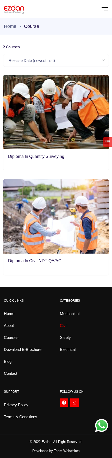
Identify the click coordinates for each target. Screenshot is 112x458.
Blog (7, 361)
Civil (63, 325)
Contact (10, 373)
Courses (11, 337)
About (9, 325)
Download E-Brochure (22, 349)
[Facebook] (64, 402)
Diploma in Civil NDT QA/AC (34, 261)
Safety (65, 337)
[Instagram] (74, 402)
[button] (56, 451)
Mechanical (69, 313)
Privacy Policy (16, 405)
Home (10, 26)
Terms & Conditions (20, 417)
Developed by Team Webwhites (56, 451)
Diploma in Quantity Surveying (36, 156)
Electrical (68, 349)
